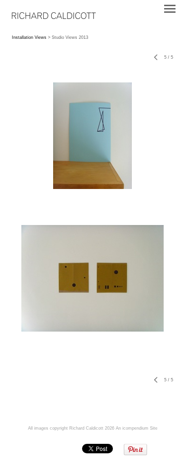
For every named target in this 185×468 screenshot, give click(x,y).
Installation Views (29, 37)
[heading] (54, 17)
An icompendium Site (136, 428)
